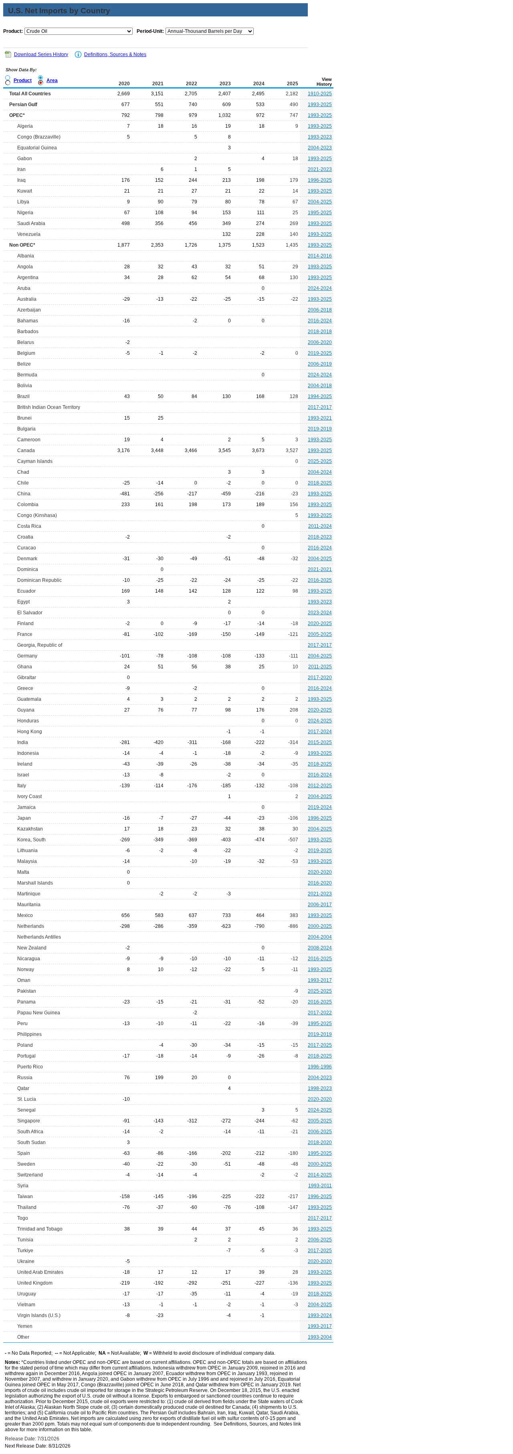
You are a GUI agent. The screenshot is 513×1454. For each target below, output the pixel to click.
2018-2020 (320, 1142)
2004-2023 (320, 148)
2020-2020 (320, 872)
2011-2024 (320, 526)
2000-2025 (320, 926)
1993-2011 (320, 1186)
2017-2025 (320, 1045)
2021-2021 (320, 569)
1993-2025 (320, 104)
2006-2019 (320, 364)
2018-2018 (320, 331)
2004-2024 (320, 472)
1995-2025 (320, 212)
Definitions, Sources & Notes (115, 54)
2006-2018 (320, 310)
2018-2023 (320, 537)
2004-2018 (320, 385)
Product (23, 80)
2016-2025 (320, 580)
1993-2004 (320, 1337)
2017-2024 (320, 731)
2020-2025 (320, 623)
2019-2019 (320, 429)
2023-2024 (320, 612)
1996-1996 (320, 1067)
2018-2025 (320, 483)
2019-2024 (320, 807)
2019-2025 (320, 353)
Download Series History (41, 54)
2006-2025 (320, 1131)
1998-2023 (320, 1088)
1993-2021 (320, 418)
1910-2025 (320, 94)
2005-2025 (320, 634)
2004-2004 (320, 937)
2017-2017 (320, 407)
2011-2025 (320, 667)
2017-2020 (320, 677)
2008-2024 (320, 948)
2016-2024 (320, 321)
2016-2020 (320, 883)
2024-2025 (320, 721)
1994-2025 (320, 396)
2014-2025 (320, 1175)
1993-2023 (320, 137)
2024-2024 (320, 288)
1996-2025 (320, 180)
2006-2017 (320, 904)
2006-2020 (320, 342)
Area (52, 80)
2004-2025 (320, 202)
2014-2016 (320, 256)
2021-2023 (320, 169)
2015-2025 (320, 742)
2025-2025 (320, 461)
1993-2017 (320, 980)
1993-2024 (320, 1315)
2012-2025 (320, 785)
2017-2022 (320, 1013)
